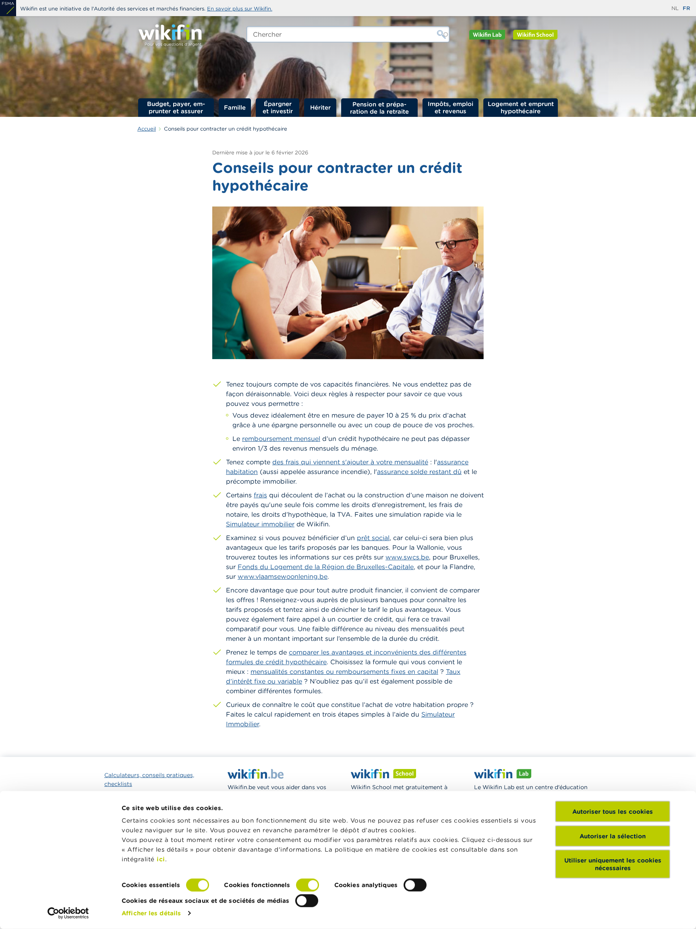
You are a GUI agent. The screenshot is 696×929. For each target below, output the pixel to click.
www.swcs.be (407, 557)
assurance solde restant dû (419, 472)
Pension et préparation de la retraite (379, 107)
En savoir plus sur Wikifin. (239, 8)
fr (686, 8)
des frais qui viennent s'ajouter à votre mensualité (350, 462)
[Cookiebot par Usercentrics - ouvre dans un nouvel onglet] (68, 913)
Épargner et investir (278, 107)
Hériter (320, 107)
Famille (235, 107)
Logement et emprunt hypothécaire (521, 107)
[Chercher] (441, 34)
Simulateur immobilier (260, 524)
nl (675, 8)
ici (161, 859)
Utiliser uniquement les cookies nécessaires (612, 864)
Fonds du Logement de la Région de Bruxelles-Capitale (326, 567)
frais (260, 495)
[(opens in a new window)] (8, 8)
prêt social (373, 538)
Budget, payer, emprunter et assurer (176, 107)
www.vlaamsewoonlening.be (282, 576)
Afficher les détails (151, 913)
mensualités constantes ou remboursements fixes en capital (344, 671)
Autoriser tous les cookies (612, 811)
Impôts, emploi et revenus (450, 107)
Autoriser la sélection (613, 836)
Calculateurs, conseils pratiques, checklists (149, 779)
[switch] (307, 885)
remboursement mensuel (281, 438)
